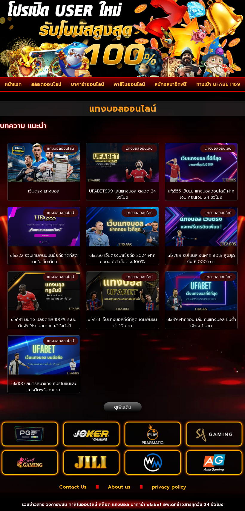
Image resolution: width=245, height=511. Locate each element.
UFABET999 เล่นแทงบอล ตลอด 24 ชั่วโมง (122, 194)
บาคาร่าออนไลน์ (87, 84)
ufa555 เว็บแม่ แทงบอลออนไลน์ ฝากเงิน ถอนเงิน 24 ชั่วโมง (201, 194)
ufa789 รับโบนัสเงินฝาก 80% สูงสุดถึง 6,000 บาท (201, 258)
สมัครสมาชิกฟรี (170, 84)
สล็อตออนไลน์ (46, 84)
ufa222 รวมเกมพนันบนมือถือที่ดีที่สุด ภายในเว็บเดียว (44, 258)
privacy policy (169, 487)
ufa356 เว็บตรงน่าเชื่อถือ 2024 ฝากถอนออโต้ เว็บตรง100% (122, 258)
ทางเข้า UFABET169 (218, 84)
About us (119, 487)
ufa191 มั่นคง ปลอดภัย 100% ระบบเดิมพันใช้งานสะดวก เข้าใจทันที (43, 322)
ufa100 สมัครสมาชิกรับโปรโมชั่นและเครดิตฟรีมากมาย (43, 386)
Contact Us (73, 487)
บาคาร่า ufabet (146, 504)
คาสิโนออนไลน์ (129, 84)
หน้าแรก (13, 84)
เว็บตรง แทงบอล (43, 191)
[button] (123, 407)
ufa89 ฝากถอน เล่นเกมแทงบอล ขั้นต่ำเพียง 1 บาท (201, 322)
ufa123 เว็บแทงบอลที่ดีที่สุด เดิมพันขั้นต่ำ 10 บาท (122, 322)
